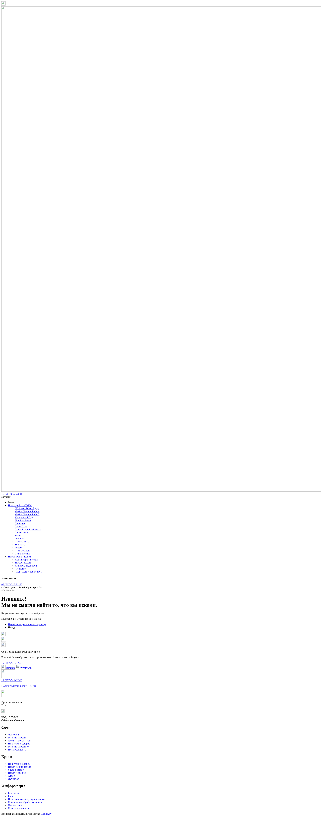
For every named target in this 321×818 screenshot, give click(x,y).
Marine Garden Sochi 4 (27, 511)
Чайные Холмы (23, 550)
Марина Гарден (17, 737)
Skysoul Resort (23, 562)
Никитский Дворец (26, 565)
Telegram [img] (10, 667)
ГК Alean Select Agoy (27, 508)
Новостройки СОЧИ (20, 505)
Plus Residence (23, 520)
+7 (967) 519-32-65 (11, 493)
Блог (10, 796)
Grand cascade (22, 553)
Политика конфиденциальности (26, 799)
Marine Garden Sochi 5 (27, 514)
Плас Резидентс (17, 749)
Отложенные (15, 805)
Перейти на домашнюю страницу (27, 624)
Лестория (20, 523)
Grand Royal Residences (28, 529)
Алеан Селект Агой (19, 740)
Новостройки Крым (19, 556)
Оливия (19, 538)
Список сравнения (18, 808)
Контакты (13, 793)
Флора (18, 547)
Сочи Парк (21, 526)
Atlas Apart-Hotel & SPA (28, 571)
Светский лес (22, 532)
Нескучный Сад (24, 517)
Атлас (11, 775)
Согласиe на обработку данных (26, 802)
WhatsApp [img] (26, 667)
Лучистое (20, 568)
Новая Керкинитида (26, 559)
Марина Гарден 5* (18, 746)
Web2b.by (46, 813)
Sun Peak (20, 544)
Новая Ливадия (17, 772)
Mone (18, 535)
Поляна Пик (22, 541)
